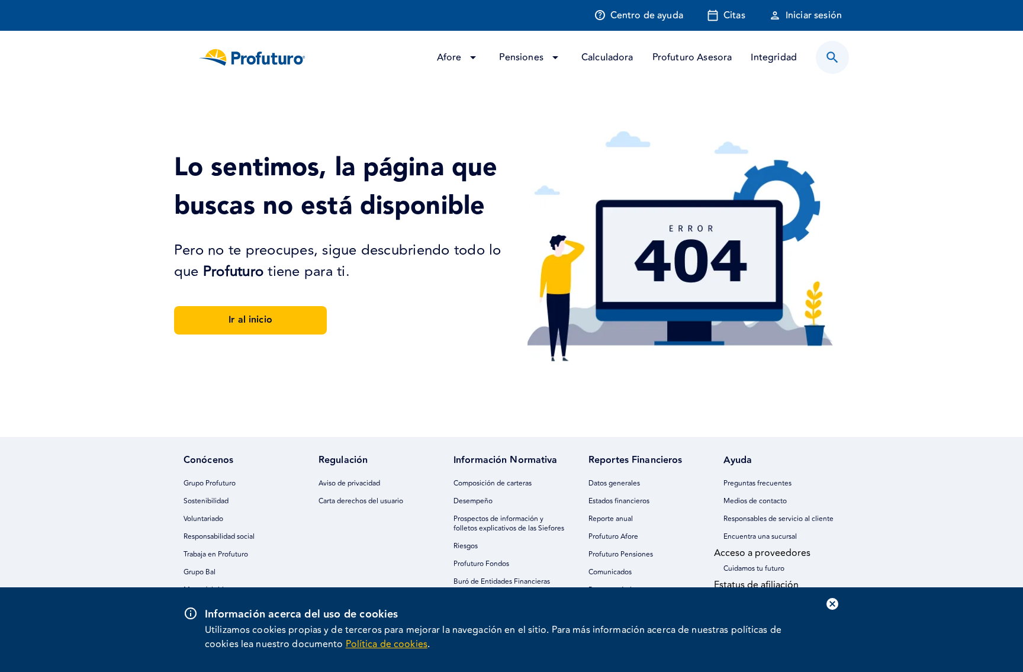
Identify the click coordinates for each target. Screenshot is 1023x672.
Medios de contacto (755, 501)
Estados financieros (618, 501)
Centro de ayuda (646, 15)
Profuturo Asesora (692, 57)
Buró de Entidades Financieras (501, 581)
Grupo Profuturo (210, 483)
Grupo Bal (199, 572)
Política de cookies (386, 644)
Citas (734, 15)
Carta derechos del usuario (361, 501)
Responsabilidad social (219, 536)
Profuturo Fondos (481, 564)
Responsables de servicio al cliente (778, 519)
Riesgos (465, 546)
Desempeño (473, 501)
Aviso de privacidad (349, 483)
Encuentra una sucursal (760, 536)
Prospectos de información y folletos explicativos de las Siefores (508, 523)
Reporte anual (610, 519)
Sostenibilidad (206, 501)
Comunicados (610, 572)
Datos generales (614, 483)
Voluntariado (203, 519)
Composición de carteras (492, 483)
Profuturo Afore (613, 536)
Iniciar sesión (814, 15)
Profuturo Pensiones (620, 554)
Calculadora (607, 57)
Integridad (774, 57)
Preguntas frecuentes (757, 483)
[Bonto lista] (832, 57)
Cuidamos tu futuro (753, 568)
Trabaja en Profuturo (216, 554)
